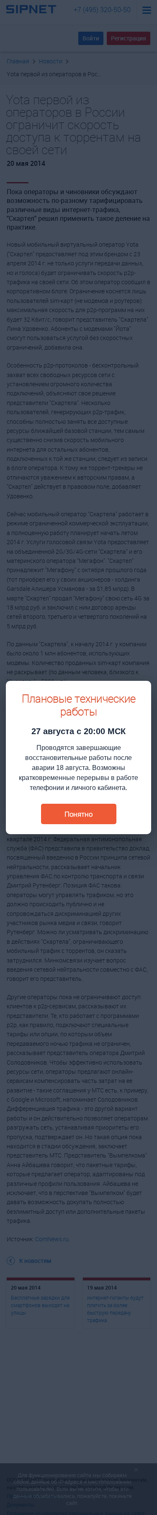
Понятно (78, 814)
